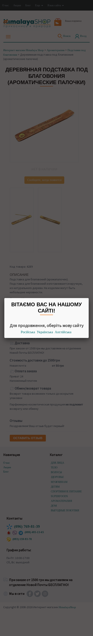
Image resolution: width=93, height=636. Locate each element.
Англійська (63, 332)
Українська (45, 332)
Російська (28, 332)
